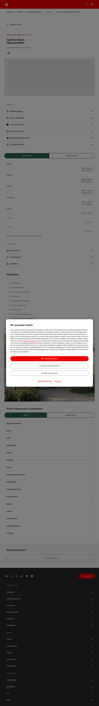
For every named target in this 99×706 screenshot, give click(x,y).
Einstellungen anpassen (49, 373)
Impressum (57, 381)
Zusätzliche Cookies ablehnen (49, 366)
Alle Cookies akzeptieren (49, 359)
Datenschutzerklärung (31, 341)
